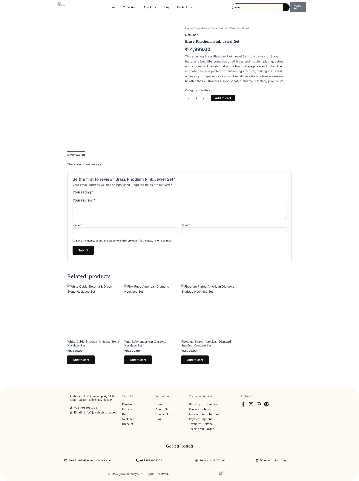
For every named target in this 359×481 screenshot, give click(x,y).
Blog (166, 7)
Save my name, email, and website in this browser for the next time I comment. (124, 240)
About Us (150, 7)
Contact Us (184, 7)
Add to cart (223, 98)
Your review (84, 200)
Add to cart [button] (81, 360)
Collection (129, 7)
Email (186, 225)
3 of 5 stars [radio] (106, 193)
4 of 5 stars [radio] (111, 193)
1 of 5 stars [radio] (97, 193)
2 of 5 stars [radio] (102, 193)
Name (77, 225)
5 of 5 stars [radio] (115, 193)
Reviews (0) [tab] (76, 155)
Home (111, 7)
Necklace (201, 28)
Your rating (83, 192)
